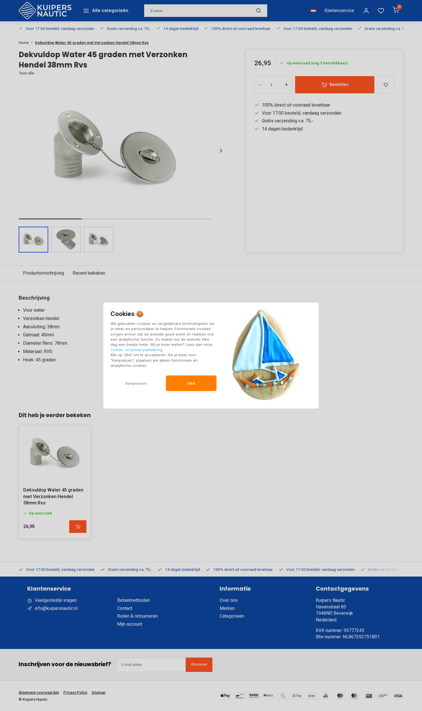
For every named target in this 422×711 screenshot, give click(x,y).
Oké (191, 383)
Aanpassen (136, 383)
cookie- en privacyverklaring (136, 349)
